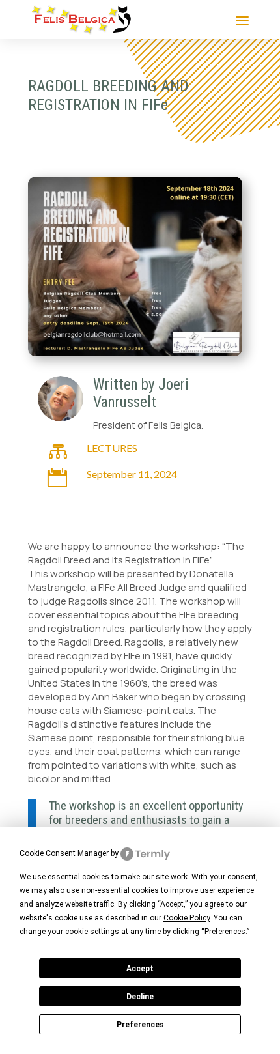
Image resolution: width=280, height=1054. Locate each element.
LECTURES (112, 448)
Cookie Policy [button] (186, 917)
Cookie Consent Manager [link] (64, 853)
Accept (140, 968)
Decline (140, 996)
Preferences (140, 1024)
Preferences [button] (224, 931)
